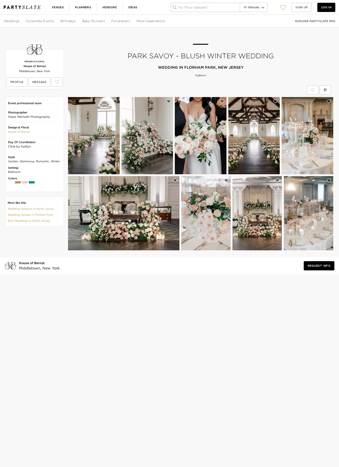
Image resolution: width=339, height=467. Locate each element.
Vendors (109, 7)
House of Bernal (35, 66)
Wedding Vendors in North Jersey (31, 208)
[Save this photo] (115, 101)
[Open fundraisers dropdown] (130, 21)
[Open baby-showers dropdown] (105, 21)
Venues (58, 7)
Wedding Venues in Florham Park (30, 214)
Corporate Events (40, 21)
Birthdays (68, 21)
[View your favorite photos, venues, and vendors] (283, 7)
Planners (83, 7)
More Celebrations (151, 21)
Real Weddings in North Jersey (29, 220)
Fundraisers (120, 21)
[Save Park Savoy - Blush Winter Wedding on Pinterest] (325, 90)
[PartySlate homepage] (22, 7)
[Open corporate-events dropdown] (54, 21)
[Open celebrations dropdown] (165, 21)
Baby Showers (93, 21)
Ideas (132, 7)
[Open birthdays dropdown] (76, 21)
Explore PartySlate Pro (315, 21)
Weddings (11, 21)
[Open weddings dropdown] (19, 21)
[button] (283, 7)
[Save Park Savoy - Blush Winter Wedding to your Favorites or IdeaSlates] (312, 90)
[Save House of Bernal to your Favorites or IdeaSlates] (57, 82)
